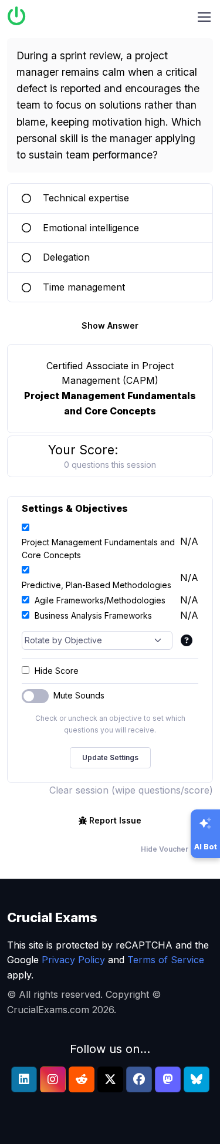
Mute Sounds (78, 695)
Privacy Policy (73, 960)
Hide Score (57, 671)
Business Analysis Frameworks (93, 615)
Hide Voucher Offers (176, 849)
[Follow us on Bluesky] (196, 1079)
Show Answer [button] (110, 325)
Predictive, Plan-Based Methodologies (96, 585)
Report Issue (115, 820)
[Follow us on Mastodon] (168, 1079)
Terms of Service (165, 960)
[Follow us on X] (110, 1079)
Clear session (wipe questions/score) (131, 790)
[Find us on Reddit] (81, 1079)
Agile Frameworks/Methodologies (100, 600)
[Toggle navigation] (204, 17)
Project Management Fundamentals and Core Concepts (98, 548)
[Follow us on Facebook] (139, 1079)
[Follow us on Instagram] (53, 1079)
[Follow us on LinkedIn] (24, 1079)
